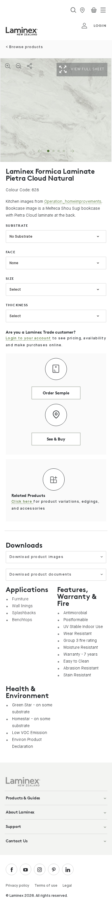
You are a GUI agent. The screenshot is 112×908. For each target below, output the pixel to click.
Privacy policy (17, 886)
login (100, 25)
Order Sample (56, 392)
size (10, 278)
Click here (22, 502)
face (11, 252)
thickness (17, 305)
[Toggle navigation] (103, 10)
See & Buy (56, 438)
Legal (67, 886)
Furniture (20, 599)
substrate (17, 225)
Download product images (36, 557)
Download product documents (40, 574)
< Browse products (24, 47)
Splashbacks (24, 612)
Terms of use (45, 886)
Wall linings (22, 606)
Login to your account (28, 338)
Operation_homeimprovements (72, 201)
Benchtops (22, 619)
